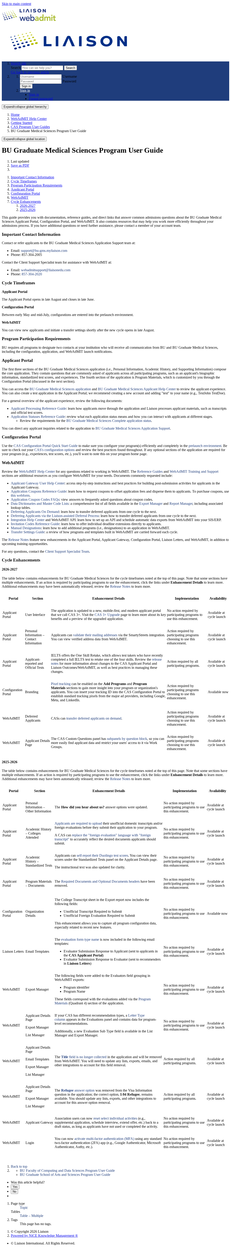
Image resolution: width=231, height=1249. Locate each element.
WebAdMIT (19, 197)
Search (16, 68)
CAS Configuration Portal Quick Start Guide (46, 446)
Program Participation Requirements (36, 185)
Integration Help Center (27, 520)
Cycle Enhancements (26, 201)
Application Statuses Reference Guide (38, 417)
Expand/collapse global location (24, 139)
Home (15, 115)
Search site (18, 63)
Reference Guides (150, 471)
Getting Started (21, 123)
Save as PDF (20, 165)
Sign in (26, 86)
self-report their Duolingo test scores (102, 855)
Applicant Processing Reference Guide (38, 408)
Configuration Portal (25, 193)
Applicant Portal (22, 189)
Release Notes (18, 540)
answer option (78, 1090)
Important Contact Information (32, 177)
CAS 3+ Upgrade (107, 615)
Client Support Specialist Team (67, 551)
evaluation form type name (80, 939)
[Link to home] (69, 56)
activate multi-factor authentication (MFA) (104, 1139)
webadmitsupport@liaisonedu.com (45, 270)
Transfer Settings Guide (27, 532)
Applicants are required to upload (78, 823)
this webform (20, 495)
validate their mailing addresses (95, 635)
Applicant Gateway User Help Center (38, 483)
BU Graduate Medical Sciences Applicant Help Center (137, 389)
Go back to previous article (30, 72)
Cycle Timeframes (24, 181)
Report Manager (180, 503)
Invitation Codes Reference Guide (35, 524)
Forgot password (41, 99)
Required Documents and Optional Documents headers (100, 881)
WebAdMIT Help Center (29, 119)
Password (69, 81)
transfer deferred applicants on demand (93, 718)
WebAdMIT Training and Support (194, 471)
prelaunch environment (205, 446)
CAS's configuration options (54, 450)
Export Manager (150, 503)
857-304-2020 (32, 274)
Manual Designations (26, 528)
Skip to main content (16, 4)
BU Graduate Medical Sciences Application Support (132, 428)
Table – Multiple (31, 1216)
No (14, 1191)
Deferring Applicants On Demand (35, 512)
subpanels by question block (127, 739)
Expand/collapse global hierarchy (25, 106)
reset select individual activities (115, 1118)
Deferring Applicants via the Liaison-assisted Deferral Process (55, 516)
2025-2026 (27, 210)
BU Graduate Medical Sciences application (60, 389)
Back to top (19, 1166)
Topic (24, 1207)
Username (69, 76)
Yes (15, 1186)
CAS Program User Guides (30, 127)
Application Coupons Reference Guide (38, 491)
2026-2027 (27, 206)
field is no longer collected (83, 1057)
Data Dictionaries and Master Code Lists (40, 503)
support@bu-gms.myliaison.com (44, 251)
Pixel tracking (61, 684)
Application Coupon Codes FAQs (35, 499)
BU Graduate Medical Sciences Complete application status (108, 421)
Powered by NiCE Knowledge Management (44, 1235)
